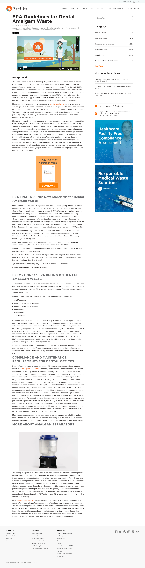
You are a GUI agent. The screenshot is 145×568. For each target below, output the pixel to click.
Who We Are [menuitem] (10, 533)
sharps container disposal (114, 44)
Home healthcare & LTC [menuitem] (65, 546)
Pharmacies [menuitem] (61, 538)
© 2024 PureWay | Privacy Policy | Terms (21, 562)
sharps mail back (114, 49)
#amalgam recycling (73, 28)
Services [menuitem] (75, 8)
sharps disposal (114, 38)
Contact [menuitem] (9, 538)
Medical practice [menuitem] (62, 536)
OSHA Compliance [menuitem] (38, 546)
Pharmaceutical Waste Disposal (114, 61)
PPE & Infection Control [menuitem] (40, 548)
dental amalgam (57, 104)
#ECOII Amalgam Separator (44, 29)
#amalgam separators (22, 29)
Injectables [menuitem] (60, 556)
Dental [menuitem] (59, 543)
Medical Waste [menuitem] (37, 533)
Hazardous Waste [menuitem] (38, 538)
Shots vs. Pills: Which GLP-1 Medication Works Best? (113, 87)
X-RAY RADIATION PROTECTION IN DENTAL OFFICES (113, 94)
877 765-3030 (125, 1)
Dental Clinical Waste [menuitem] (39, 543)
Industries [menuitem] (88, 8)
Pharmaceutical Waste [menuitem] (39, 541)
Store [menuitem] (100, 8)
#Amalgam (16, 28)
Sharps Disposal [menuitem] (37, 536)
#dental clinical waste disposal (52, 28)
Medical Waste (114, 33)
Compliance (114, 55)
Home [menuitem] (64, 8)
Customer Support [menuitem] (115, 8)
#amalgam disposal (30, 28)
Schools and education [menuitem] (64, 553)
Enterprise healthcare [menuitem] (64, 533)
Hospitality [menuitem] (60, 551)
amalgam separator (30, 369)
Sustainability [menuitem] (11, 536)
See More (99, 66)
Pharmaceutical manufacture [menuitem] (67, 541)
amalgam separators (25, 500)
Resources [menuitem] (133, 8)
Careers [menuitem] (9, 541)
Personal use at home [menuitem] (64, 548)
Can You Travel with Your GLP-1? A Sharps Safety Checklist (111, 80)
